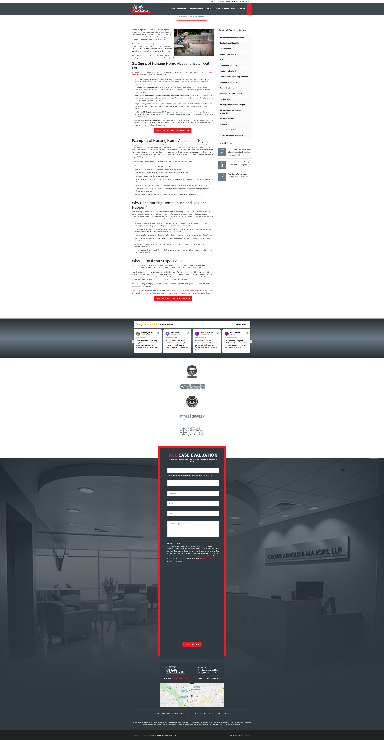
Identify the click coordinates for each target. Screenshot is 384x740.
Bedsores (223, 60)
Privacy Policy (207, 558)
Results (195, 714)
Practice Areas (178, 714)
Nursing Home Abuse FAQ (230, 43)
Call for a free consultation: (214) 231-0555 (231, 1)
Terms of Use (138, 735)
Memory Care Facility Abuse (231, 93)
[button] (250, 341)
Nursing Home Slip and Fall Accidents (230, 111)
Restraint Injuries (227, 118)
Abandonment (225, 48)
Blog (218, 714)
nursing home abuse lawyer (163, 265)
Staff (188, 714)
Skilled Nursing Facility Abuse (231, 135)
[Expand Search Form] (249, 9)
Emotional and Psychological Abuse (234, 76)
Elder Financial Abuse (228, 65)
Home (181, 17)
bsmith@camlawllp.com (195, 556)
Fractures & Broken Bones (230, 71)
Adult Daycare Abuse (228, 54)
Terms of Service (199, 562)
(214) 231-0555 (179, 678)
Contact (211, 714)
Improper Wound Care (228, 82)
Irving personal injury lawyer (189, 291)
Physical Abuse (225, 99)
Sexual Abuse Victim (228, 130)
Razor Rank (246, 735)
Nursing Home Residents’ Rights (233, 104)
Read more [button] (139, 350)
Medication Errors (227, 88)
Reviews (203, 714)
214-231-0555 (172, 556)
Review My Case (191, 644)
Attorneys (166, 714)
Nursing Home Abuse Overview (232, 37)
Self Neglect (225, 124)
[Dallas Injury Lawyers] (141, 9)
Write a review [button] (241, 324)
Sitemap (225, 714)
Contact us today (138, 291)
